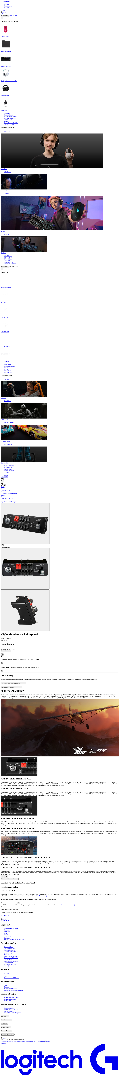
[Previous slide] (2, 876)
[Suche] (2, 479)
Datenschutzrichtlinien (26, 1041)
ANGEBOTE (4, 477)
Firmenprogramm (9, 1011)
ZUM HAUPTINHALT (7, 1)
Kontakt (6, 987)
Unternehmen (8, 6)
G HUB (6, 973)
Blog (5, 933)
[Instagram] (1, 915)
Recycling (7, 938)
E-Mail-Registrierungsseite (11, 997)
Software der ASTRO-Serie (11, 978)
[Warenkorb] (2, 485)
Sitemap (47, 1041)
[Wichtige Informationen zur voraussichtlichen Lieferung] (2, 663)
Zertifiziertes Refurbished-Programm (14, 939)
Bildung (6, 7)
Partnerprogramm (9, 1008)
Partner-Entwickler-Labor (11, 1009)
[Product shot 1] (25, 523)
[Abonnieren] (18, 903)
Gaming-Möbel (8, 962)
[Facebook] (5, 915)
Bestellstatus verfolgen (10, 988)
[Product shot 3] (25, 610)
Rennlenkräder (8, 953)
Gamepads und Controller (11, 961)
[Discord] (8, 915)
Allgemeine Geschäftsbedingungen (10, 1041)
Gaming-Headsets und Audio (12, 951)
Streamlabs (7, 975)
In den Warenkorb (5, 651)
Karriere (6, 930)
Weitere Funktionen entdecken (9, 879)
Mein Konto (7, 1000)
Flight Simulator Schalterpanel (9, 493)
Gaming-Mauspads (9, 948)
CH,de (4, 12)
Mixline (6, 976)
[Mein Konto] (2, 483)
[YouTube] (7, 915)
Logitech (6, 4)
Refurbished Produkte (10, 964)
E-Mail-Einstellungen (10, 999)
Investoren (7, 931)
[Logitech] (3, 14)
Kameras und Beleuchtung (11, 958)
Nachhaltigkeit (8, 936)
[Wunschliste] (2, 481)
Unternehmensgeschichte (11, 928)
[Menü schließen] (2, 18)
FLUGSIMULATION (7, 490)
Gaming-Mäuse (8, 947)
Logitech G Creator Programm (12, 1012)
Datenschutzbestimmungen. (68, 905)
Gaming (3, 487)
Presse (6, 934)
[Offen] (4, 485)
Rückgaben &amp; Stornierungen (13, 990)
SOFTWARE (4, 475)
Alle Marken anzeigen (42, 896)
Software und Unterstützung (8, 687)
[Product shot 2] (25, 568)
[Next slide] (6, 876)
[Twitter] (3, 915)
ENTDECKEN (4, 267)
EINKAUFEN (4, 15)
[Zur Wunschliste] (2, 545)
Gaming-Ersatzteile (9, 966)
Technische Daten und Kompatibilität (10, 683)
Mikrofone (7, 954)
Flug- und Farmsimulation (11, 956)
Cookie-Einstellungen (39, 1041)
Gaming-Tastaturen (9, 950)
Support (3, 10)
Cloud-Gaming (8, 959)
